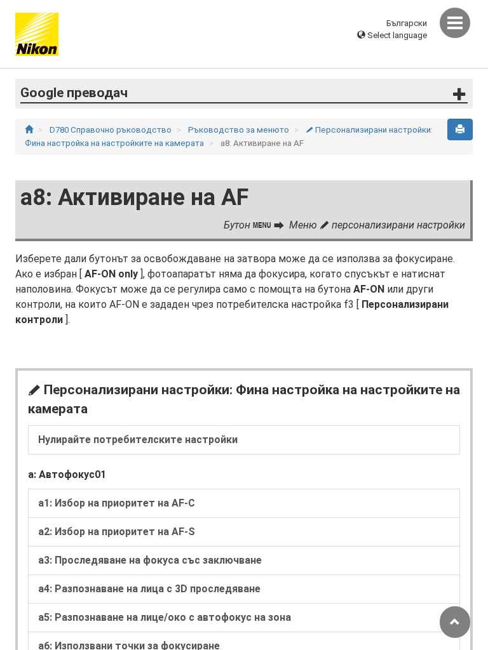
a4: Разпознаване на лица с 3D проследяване (149, 589)
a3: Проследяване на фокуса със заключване (150, 560)
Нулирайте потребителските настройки (138, 440)
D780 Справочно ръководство (111, 130)
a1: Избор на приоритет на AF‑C (116, 503)
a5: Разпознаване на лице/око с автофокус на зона (164, 617)
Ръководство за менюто (239, 130)
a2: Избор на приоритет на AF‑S (116, 532)
